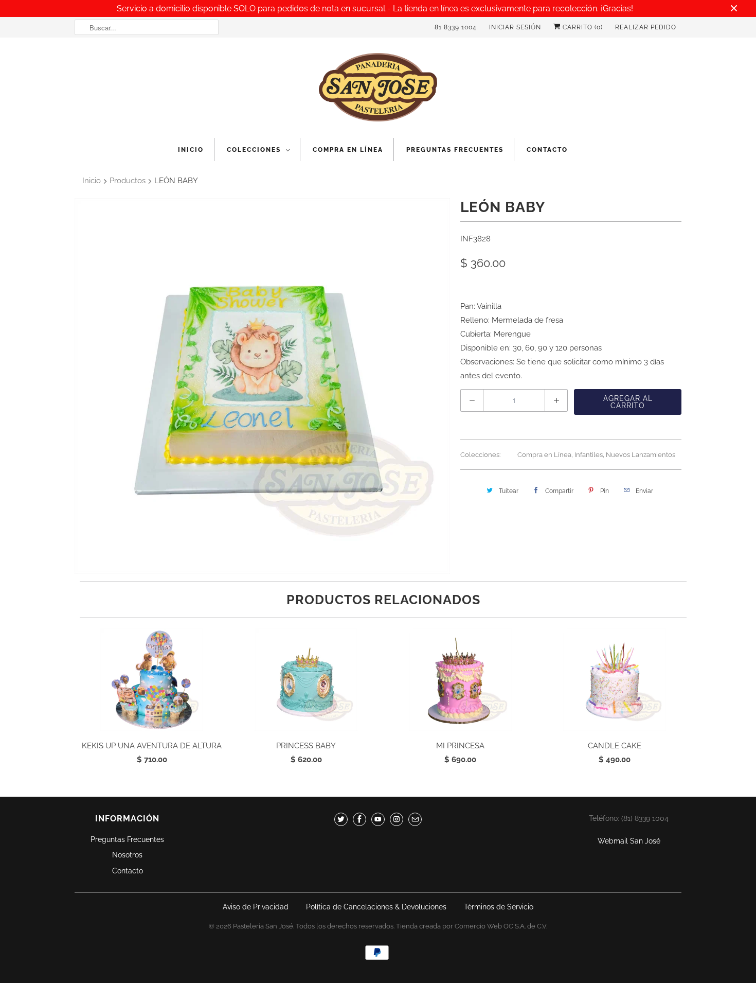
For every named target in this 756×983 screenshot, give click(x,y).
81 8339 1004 (456, 27)
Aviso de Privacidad (256, 907)
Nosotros (127, 855)
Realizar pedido (645, 27)
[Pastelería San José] (378, 90)
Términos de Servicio (498, 907)
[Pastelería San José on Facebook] (359, 819)
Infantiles (588, 455)
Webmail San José (629, 841)
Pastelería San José (263, 926)
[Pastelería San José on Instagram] (396, 819)
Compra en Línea (348, 149)
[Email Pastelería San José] (415, 819)
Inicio (191, 149)
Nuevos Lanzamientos (640, 455)
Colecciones (254, 149)
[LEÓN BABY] (262, 386)
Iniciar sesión (515, 27)
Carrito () (582, 27)
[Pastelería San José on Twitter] (341, 819)
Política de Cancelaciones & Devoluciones (376, 907)
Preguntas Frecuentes (454, 149)
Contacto (547, 149)
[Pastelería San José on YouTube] (378, 819)
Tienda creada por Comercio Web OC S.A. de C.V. (471, 926)
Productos (128, 180)
